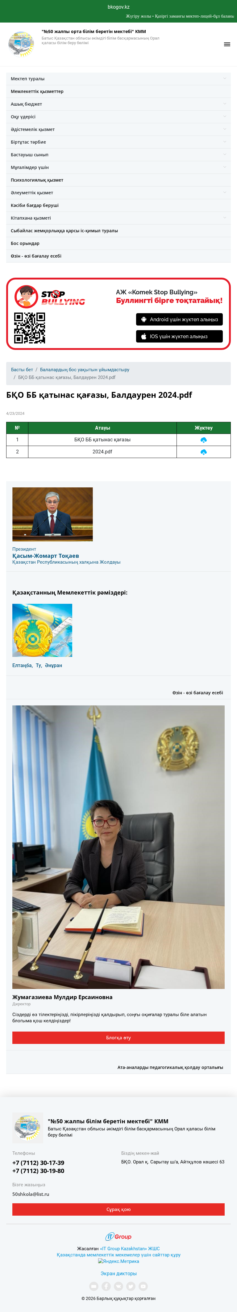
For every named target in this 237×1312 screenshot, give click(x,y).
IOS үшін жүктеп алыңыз (179, 336)
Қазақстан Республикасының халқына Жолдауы (66, 562)
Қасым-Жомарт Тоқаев (45, 555)
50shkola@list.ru (30, 1194)
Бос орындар (25, 243)
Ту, (39, 665)
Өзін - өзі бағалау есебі (36, 256)
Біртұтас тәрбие (28, 142)
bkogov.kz (119, 7)
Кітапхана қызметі (31, 218)
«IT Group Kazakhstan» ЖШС (130, 1248)
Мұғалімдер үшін (30, 167)
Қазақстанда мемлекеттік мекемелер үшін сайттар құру (119, 1255)
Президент (24, 549)
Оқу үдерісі (23, 117)
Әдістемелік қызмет (33, 129)
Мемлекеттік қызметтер (37, 91)
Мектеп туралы (27, 79)
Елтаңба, (22, 665)
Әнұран (53, 665)
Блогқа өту (118, 1037)
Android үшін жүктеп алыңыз (184, 319)
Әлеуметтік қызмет (32, 193)
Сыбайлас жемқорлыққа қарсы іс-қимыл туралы (64, 230)
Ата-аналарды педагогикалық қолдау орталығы (170, 1067)
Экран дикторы (119, 1273)
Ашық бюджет (26, 104)
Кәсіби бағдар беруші (35, 205)
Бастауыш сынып (29, 155)
